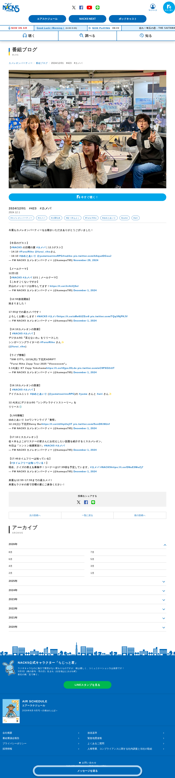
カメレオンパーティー (21, 63)
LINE (97, 7)
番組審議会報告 (11, 738)
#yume (124, 218)
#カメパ (41, 218)
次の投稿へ (35, 515)
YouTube (89, 7)
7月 (92, 552)
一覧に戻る (87, 515)
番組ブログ (42, 63)
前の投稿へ (139, 515)
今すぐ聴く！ (89, 197)
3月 (92, 566)
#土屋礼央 (55, 218)
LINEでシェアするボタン (93, 502)
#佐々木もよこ (72, 218)
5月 (92, 559)
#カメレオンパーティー (21, 218)
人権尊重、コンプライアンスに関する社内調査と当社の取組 (120, 748)
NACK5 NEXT (87, 18)
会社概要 (7, 732)
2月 (10, 573)
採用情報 (7, 748)
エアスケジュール (47, 18)
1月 (92, 573)
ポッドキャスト (128, 18)
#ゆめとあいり (109, 218)
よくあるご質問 (96, 743)
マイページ (153, 10)
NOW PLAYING (101, 28)
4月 (10, 566)
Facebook (81, 7)
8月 (10, 552)
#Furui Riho (91, 218)
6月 (10, 559)
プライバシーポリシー (14, 743)
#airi (135, 218)
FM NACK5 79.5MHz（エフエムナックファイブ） (11, 7)
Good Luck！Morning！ (51, 28)
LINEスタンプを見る (87, 684)
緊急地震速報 (95, 738)
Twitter (74, 7)
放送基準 (92, 732)
